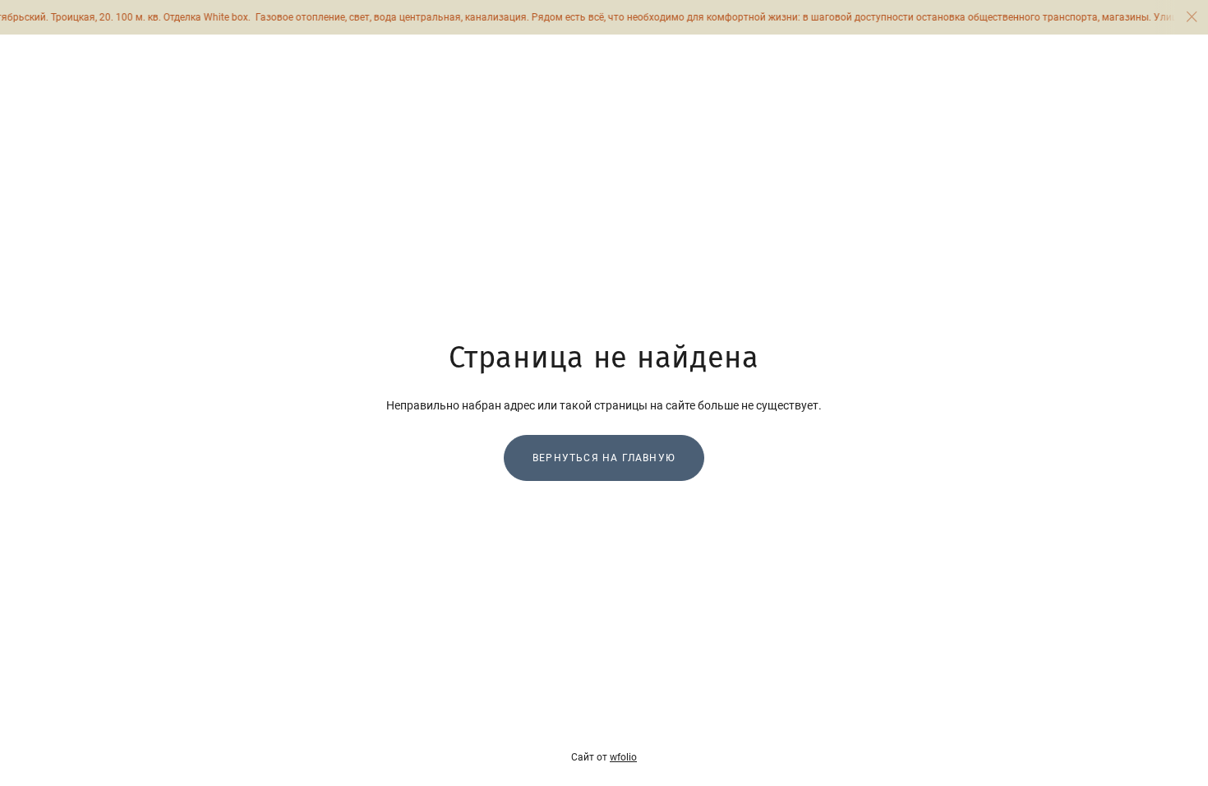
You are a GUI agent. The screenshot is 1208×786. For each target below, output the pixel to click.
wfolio (623, 757)
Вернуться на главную (604, 458)
